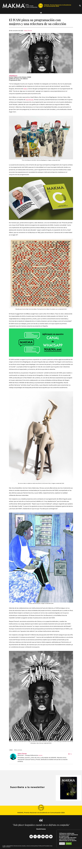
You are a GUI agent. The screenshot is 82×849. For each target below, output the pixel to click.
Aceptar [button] (69, 843)
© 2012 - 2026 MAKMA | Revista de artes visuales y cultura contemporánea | (20, 845)
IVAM (25, 88)
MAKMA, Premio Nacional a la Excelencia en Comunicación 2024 (57, 5)
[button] (80, 5)
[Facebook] (69, 754)
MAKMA (40, 755)
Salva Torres (28, 30)
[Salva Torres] (13, 756)
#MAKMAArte (13, 75)
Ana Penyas (29, 99)
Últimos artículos (18, 750)
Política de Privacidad (44, 845)
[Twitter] (71, 754)
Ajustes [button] (62, 843)
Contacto (8, 846)
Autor (11, 750)
